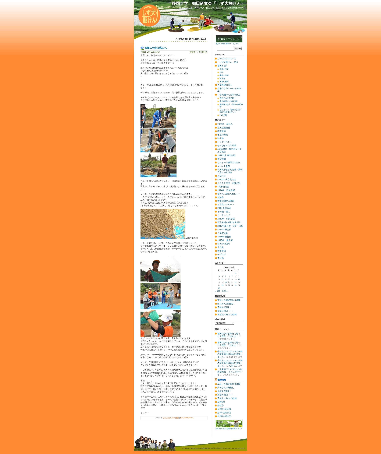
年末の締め (222, 135)
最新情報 (222, 380)
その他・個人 (223, 212)
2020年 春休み (225, 124)
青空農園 (221, 159)
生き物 (222, 78)
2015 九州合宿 (224, 208)
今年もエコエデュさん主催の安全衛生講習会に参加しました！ (229, 354)
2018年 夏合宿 (224, 237)
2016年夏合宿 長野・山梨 (230, 226)
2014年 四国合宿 (226, 190)
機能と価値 (224, 75)
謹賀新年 (221, 131)
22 (235, 282)
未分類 (220, 258)
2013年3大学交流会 (226, 179)
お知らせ (221, 176)
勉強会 (220, 197)
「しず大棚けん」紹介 (227, 62)
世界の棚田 (224, 81)
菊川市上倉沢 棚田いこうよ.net (227, 44)
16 (239, 279)
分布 (221, 72)
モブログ (221, 254)
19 (226, 282)
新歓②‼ (221, 402)
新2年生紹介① (224, 416)
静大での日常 (223, 244)
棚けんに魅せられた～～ (228, 194)
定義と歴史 (224, 69)
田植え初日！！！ (225, 311)
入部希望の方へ (224, 85)
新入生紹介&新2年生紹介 (229, 222)
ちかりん (233, 366)
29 (235, 285)
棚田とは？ (222, 66)
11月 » (225, 291)
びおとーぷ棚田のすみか (228, 162)
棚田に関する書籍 (225, 201)
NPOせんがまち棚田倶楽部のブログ (229, 428)
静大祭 (220, 138)
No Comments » (186, 418)
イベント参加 (223, 166)
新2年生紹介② (224, 413)
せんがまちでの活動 (171, 418)
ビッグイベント (224, 142)
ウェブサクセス (239, 448)
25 (222, 285)
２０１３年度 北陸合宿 (228, 183)
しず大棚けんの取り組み (228, 95)
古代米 (220, 247)
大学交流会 (222, 233)
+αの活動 (223, 115)
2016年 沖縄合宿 (226, 219)
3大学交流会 (223, 187)
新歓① (220, 405)
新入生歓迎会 (223, 128)
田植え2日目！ (224, 307)
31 (219, 288)
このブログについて (226, 58)
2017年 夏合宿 (224, 229)
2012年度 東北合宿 (226, 155)
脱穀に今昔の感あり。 (156, 47)
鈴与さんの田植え (225, 304)
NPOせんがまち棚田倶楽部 (200, 448)
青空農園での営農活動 (229, 101)
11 (222, 279)
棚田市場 (221, 251)
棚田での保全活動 (227, 98)
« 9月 (217, 291)
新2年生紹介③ (224, 409)
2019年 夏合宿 (225, 240)
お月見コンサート (225, 204)
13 (229, 279)
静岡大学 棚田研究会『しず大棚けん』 (208, 3)
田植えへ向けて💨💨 (227, 314)
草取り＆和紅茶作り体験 (228, 300)
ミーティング (223, 215)
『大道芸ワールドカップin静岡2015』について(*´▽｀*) (230, 372)
